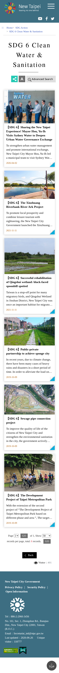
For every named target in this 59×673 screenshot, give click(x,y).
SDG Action (21, 27)
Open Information (17, 591)
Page (10, 535)
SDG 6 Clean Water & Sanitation (26, 31)
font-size (22, 79)
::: (3, 27)
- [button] (52, 79)
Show (38, 535)
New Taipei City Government (22, 581)
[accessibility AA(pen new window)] (11, 650)
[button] (52, 8)
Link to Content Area (11, 1)
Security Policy (36, 587)
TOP (52, 666)
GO (24, 535)
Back (30, 555)
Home (10, 27)
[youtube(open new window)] (40, 18)
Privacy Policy (14, 587)
